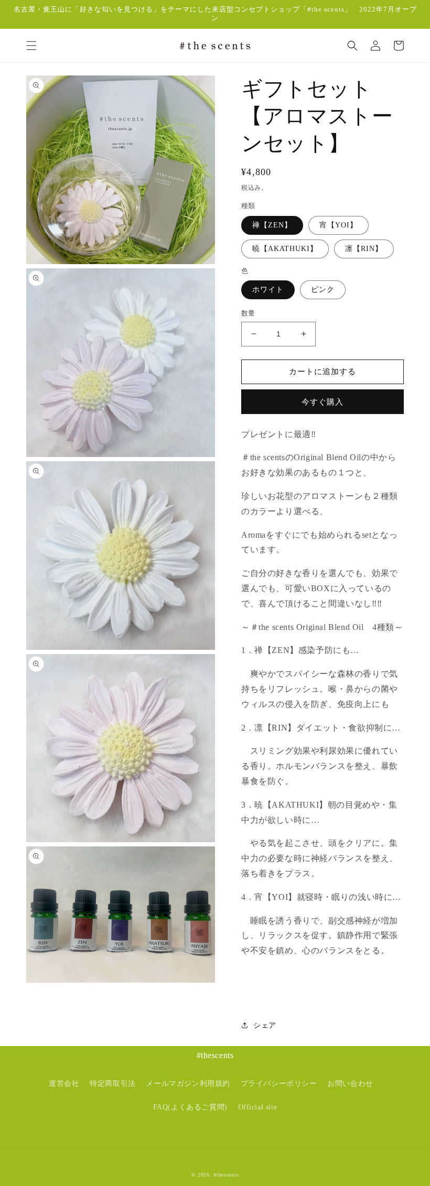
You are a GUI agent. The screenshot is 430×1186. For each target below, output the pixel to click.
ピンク (323, 289)
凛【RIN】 (364, 249)
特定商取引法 (113, 1083)
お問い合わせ (350, 1083)
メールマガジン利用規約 (188, 1083)
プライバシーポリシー (279, 1083)
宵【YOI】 (338, 225)
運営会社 (64, 1083)
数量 (248, 313)
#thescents (226, 1175)
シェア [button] (264, 1025)
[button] (31, 45)
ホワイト (268, 289)
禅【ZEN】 (272, 225)
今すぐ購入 (322, 402)
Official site (257, 1107)
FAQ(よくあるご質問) (190, 1107)
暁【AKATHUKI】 (285, 249)
